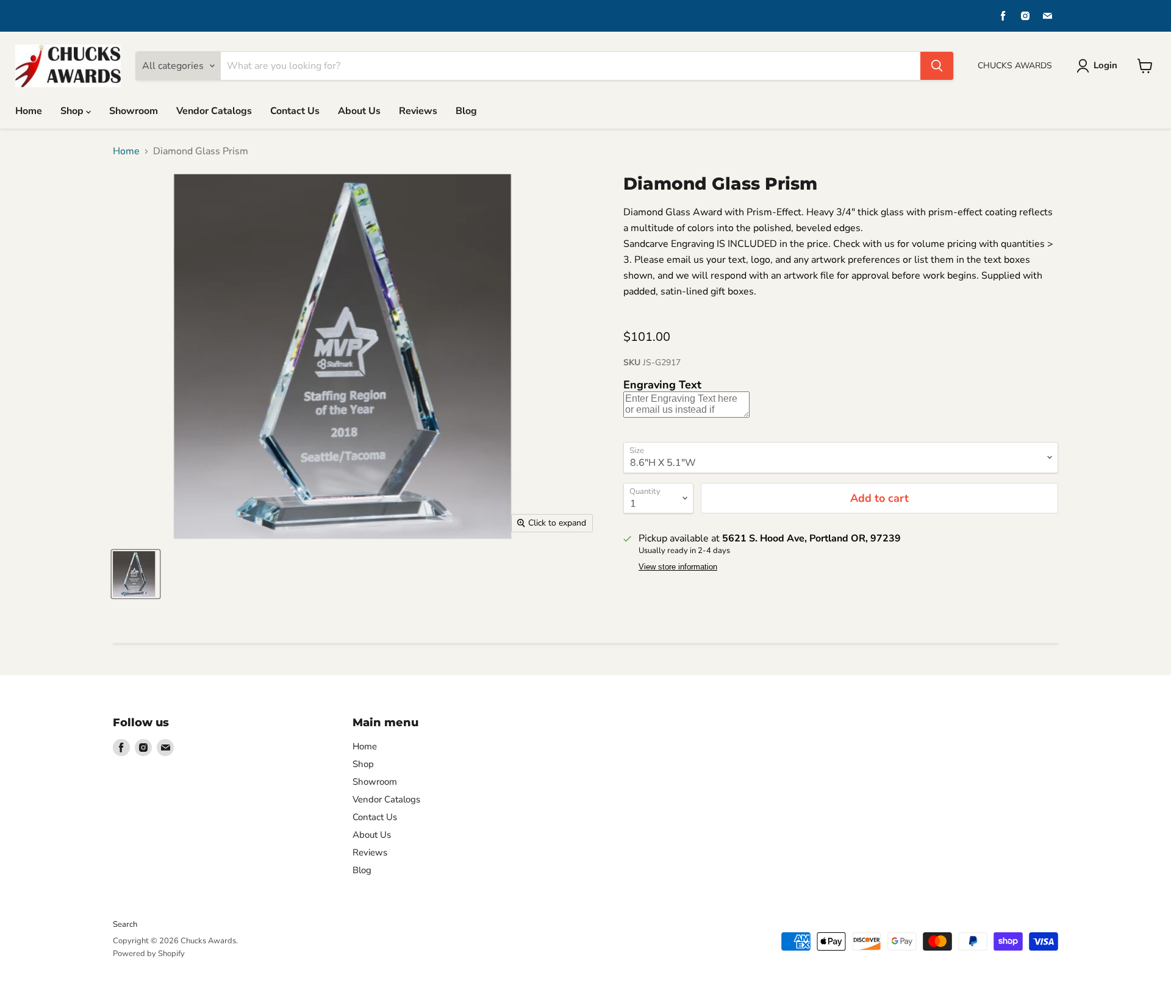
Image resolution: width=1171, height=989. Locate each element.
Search (125, 924)
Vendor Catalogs (214, 111)
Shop (73, 111)
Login (1105, 65)
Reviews (418, 111)
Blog (466, 111)
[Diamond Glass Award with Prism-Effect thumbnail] (136, 574)
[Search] (936, 66)
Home (28, 111)
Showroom (133, 111)
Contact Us (295, 111)
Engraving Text (662, 384)
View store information (678, 567)
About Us (359, 111)
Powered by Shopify (149, 953)
